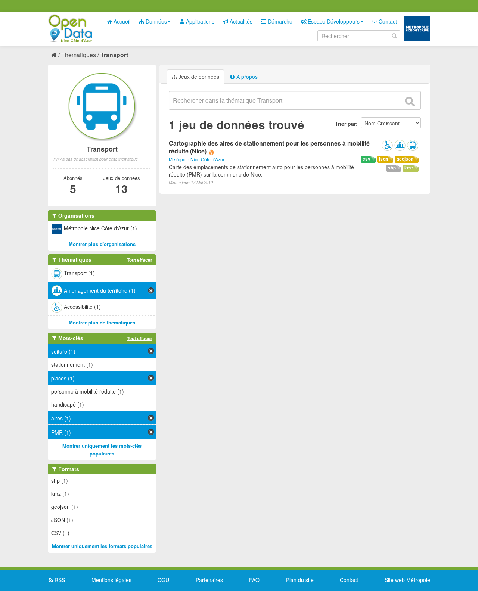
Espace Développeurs (333, 21)
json (383, 159)
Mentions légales (111, 580)
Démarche (279, 21)
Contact (387, 21)
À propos (246, 76)
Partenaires (209, 580)
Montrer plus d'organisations (102, 244)
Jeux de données (198, 76)
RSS (59, 580)
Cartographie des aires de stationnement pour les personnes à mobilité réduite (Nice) (269, 147)
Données (155, 21)
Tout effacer (139, 259)
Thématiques (78, 54)
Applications (199, 21)
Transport (114, 54)
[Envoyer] (409, 101)
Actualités (240, 21)
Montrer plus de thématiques (102, 322)
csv (366, 159)
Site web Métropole (407, 580)
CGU (163, 580)
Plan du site (300, 580)
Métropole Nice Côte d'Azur (196, 159)
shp (392, 168)
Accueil (121, 21)
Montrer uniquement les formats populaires (102, 546)
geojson (405, 159)
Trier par (345, 123)
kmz (408, 168)
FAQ (254, 580)
